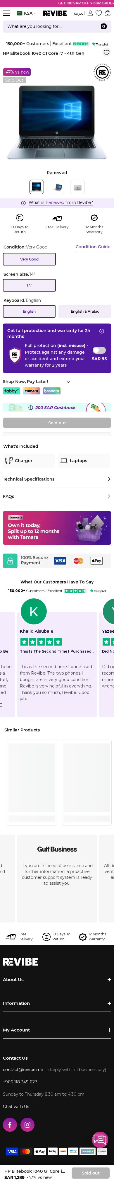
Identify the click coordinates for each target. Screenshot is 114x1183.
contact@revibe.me (23, 1069)
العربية (79, 13)
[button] (100, 1140)
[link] (31, 807)
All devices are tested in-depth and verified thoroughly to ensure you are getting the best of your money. (57, 874)
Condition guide (93, 246)
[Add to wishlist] (106, 52)
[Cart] (107, 13)
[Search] (57, 27)
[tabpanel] (57, 122)
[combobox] (49, 26)
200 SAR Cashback (55, 407)
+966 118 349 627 (20, 1082)
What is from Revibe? (61, 202)
